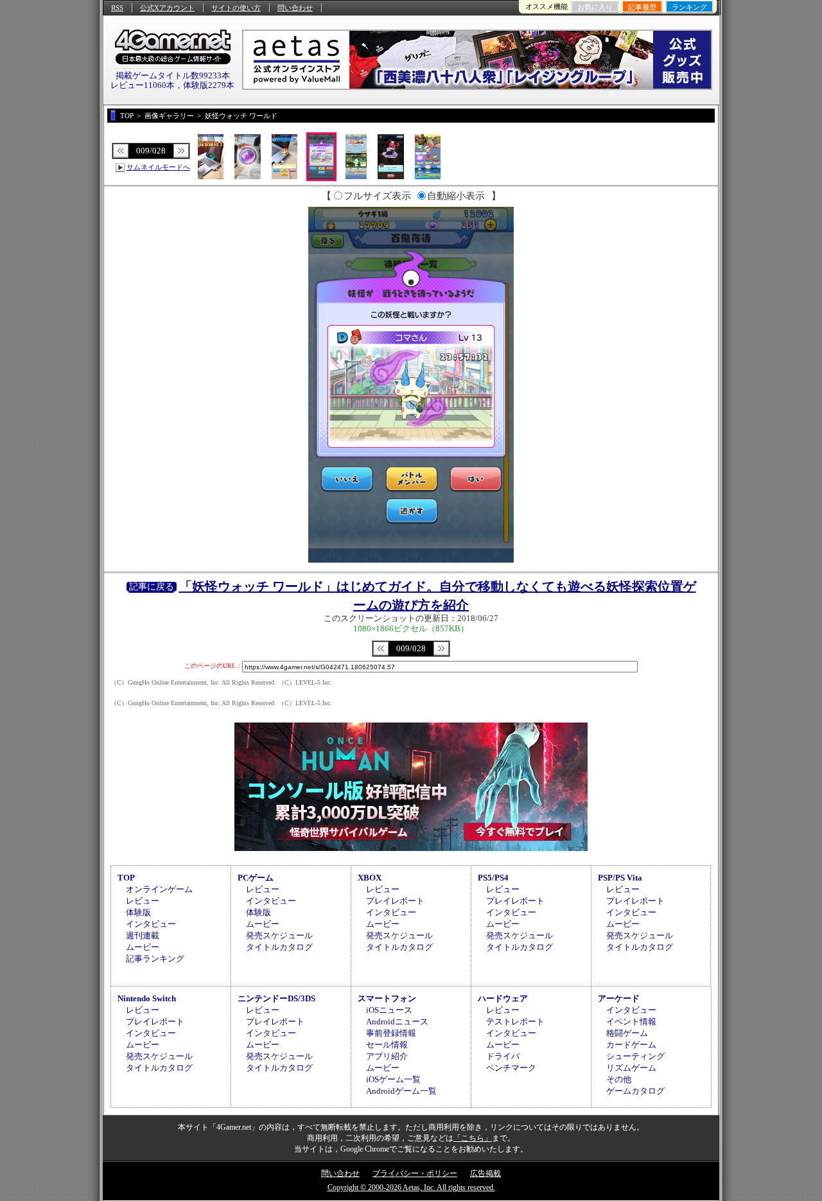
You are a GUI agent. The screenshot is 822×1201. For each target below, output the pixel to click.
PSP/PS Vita (620, 877)
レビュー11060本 (142, 85)
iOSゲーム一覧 (393, 1079)
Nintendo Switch (147, 998)
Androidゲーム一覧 (401, 1091)
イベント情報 (631, 1021)
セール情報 (387, 1044)
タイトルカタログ (279, 947)
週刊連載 (142, 935)
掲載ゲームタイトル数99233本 (173, 75)
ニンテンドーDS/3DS (276, 998)
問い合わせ (295, 8)
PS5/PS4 (493, 877)
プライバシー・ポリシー (414, 1173)
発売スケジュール (279, 935)
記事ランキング (155, 958)
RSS (117, 8)
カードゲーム (631, 1044)
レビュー (142, 901)
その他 (618, 1079)
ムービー (142, 947)
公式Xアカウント (167, 8)
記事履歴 (642, 7)
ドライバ (503, 1056)
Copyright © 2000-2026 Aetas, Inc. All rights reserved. (411, 1187)
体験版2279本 (208, 85)
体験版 (138, 912)
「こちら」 (472, 1138)
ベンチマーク (511, 1068)
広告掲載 (485, 1173)
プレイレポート (395, 901)
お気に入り (595, 7)
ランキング (689, 7)
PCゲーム (256, 877)
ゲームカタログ (635, 1091)
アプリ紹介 (387, 1056)
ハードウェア (503, 998)
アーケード (619, 998)
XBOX (369, 877)
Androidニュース (397, 1021)
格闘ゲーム (627, 1033)
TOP (126, 877)
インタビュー (151, 924)
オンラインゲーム (159, 889)
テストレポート (515, 1021)
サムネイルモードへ (158, 167)
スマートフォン (387, 998)
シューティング (635, 1056)
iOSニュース (389, 1010)
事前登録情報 (391, 1033)
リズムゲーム (631, 1068)
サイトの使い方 (236, 8)
